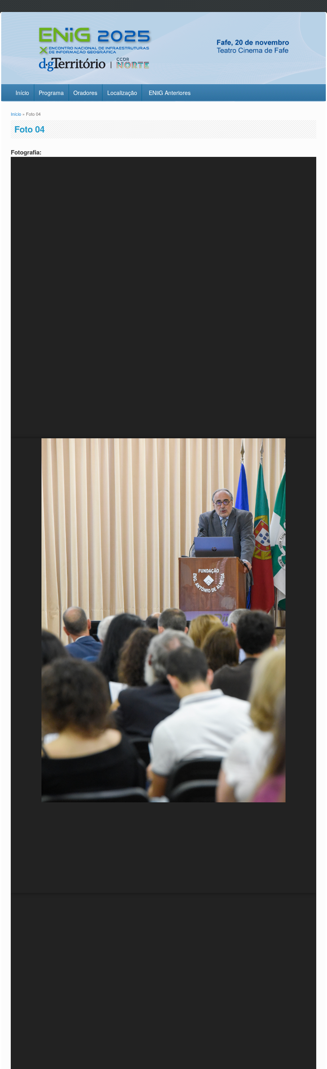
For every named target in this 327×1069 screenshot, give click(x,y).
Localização (122, 93)
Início (22, 93)
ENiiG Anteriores (170, 93)
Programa (51, 93)
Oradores (85, 93)
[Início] (163, 79)
